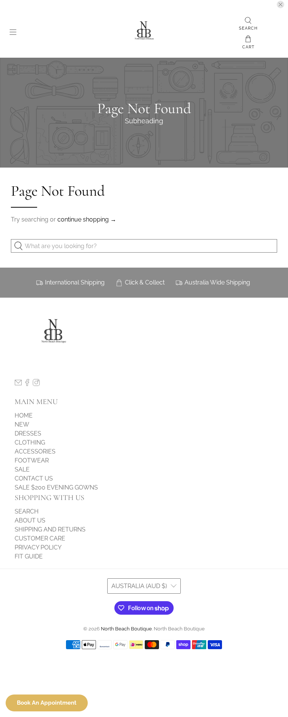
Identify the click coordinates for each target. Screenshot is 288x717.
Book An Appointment (46, 702)
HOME (24, 415)
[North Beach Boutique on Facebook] (27, 384)
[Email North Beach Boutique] (18, 384)
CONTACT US (34, 478)
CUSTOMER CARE (40, 538)
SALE (22, 469)
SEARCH (27, 511)
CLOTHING (30, 442)
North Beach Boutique (126, 629)
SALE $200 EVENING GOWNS (56, 487)
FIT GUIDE (29, 556)
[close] (280, 4)
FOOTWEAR (32, 460)
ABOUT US (30, 520)
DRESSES (28, 433)
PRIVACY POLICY (38, 547)
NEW (22, 424)
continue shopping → (86, 219)
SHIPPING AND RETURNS (50, 529)
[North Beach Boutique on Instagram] (36, 384)
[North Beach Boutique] (144, 33)
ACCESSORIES (35, 451)
